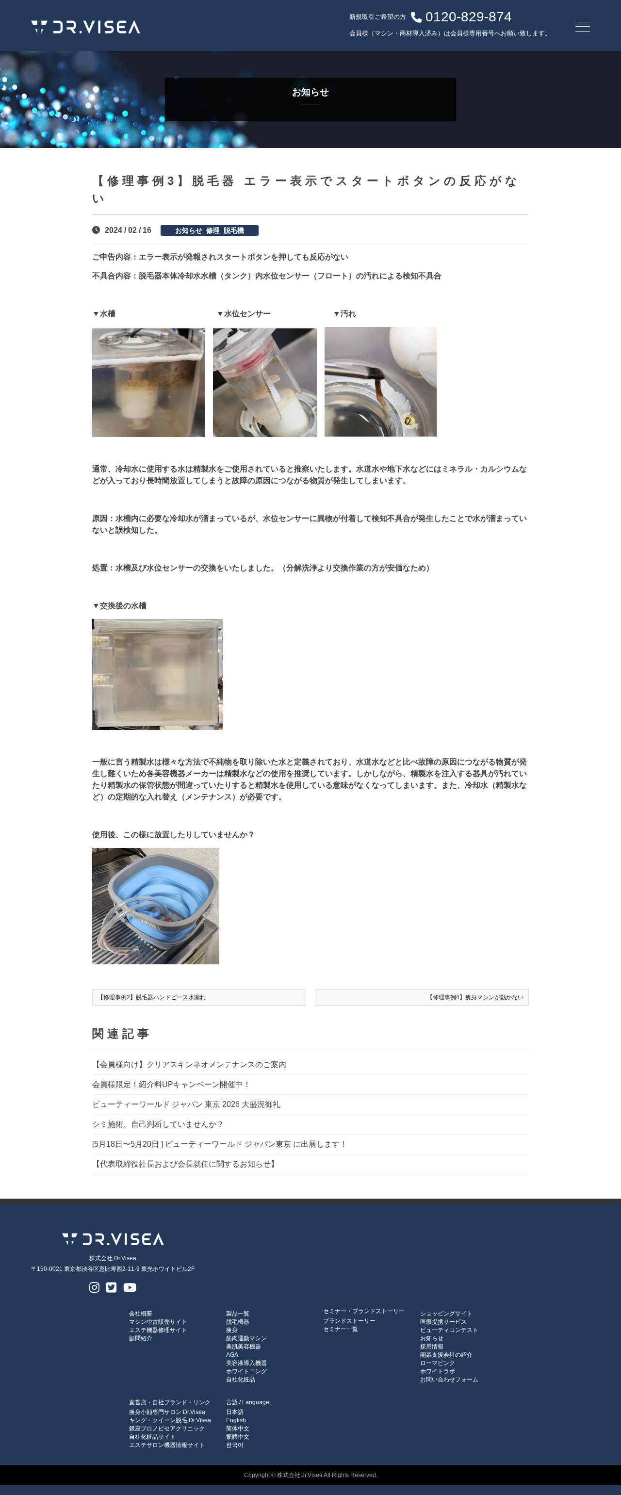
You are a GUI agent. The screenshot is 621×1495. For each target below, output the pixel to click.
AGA (232, 1354)
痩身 (232, 1330)
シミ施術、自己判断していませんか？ (158, 1124)
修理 (213, 230)
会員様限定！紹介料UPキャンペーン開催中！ (171, 1084)
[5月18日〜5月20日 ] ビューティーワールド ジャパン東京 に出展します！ (219, 1144)
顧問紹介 (140, 1338)
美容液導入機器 (246, 1363)
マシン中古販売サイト (158, 1321)
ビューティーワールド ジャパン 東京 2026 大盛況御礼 (186, 1104)
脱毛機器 (237, 1321)
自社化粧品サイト (152, 1436)
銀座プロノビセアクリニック (167, 1428)
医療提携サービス (443, 1321)
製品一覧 (237, 1313)
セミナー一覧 (340, 1329)
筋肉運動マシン (246, 1338)
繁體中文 (237, 1436)
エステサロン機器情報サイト (167, 1445)
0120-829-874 (468, 17)
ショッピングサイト (446, 1313)
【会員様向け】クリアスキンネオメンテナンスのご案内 (189, 1064)
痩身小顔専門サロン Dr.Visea (167, 1412)
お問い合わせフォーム (449, 1379)
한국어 (235, 1445)
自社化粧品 (240, 1379)
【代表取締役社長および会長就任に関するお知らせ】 (185, 1164)
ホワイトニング (246, 1371)
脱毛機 (234, 230)
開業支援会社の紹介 (446, 1354)
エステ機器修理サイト (158, 1330)
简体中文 (237, 1428)
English (236, 1420)
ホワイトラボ (437, 1371)
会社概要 (140, 1313)
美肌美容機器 (243, 1346)
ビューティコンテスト (449, 1330)
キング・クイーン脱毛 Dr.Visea (170, 1420)
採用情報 (431, 1346)
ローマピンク (437, 1363)
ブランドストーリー (349, 1320)
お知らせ (188, 230)
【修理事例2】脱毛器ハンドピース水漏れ (152, 997)
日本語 (235, 1412)
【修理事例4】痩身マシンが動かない (475, 997)
